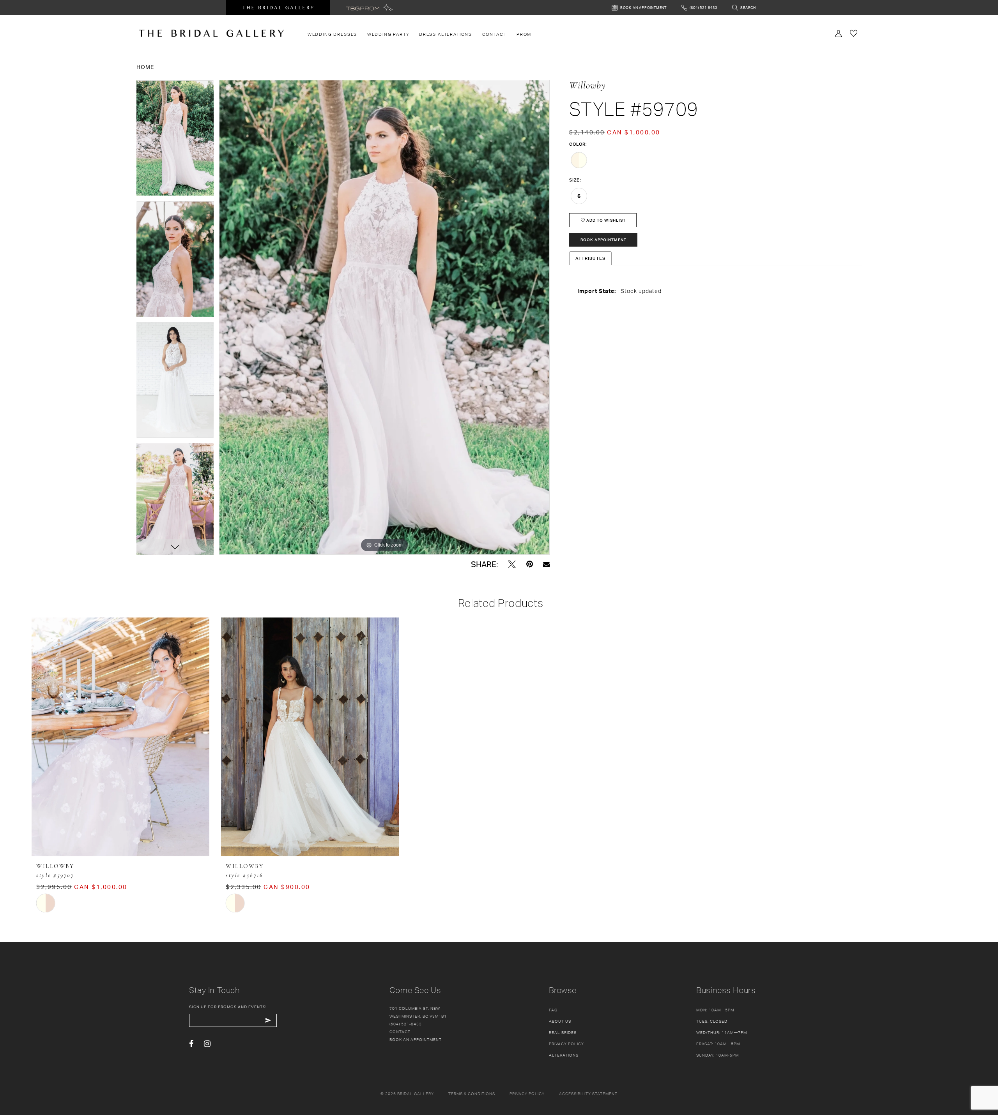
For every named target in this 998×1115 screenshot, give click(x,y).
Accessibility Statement (588, 1093)
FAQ (553, 1009)
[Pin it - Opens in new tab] (529, 564)
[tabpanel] (175, 140)
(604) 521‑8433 (405, 1023)
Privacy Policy (566, 1043)
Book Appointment (603, 239)
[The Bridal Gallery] (211, 33)
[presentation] (120, 736)
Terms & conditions (471, 1093)
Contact (400, 1031)
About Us (560, 1021)
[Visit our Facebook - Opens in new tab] (191, 1044)
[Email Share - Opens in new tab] (546, 564)
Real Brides (563, 1032)
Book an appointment (415, 1039)
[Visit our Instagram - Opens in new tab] (207, 1044)
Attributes (590, 258)
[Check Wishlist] (854, 33)
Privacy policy (527, 1093)
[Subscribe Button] (268, 1020)
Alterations (564, 1055)
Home (145, 67)
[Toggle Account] (838, 32)
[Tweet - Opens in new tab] (512, 564)
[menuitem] (332, 34)
